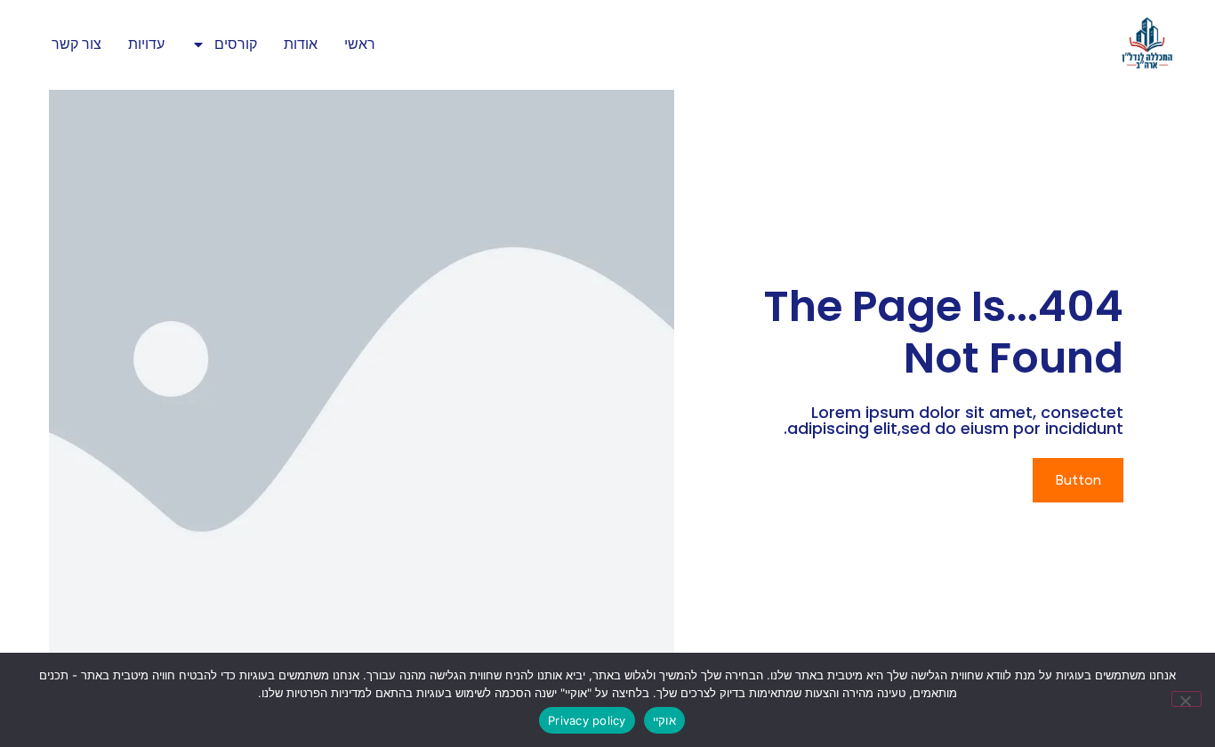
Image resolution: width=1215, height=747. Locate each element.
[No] (1186, 699)
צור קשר (76, 44)
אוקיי (664, 720)
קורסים (235, 44)
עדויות (146, 44)
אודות (301, 44)
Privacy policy (587, 720)
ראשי (359, 44)
